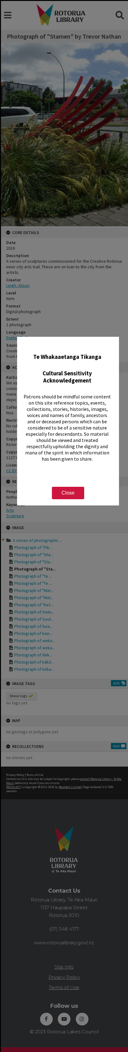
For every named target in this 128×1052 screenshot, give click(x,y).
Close (68, 492)
